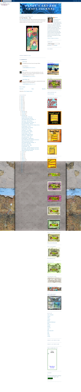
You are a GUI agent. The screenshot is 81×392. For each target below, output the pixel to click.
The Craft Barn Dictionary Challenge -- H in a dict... (30, 149)
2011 (22, 167)
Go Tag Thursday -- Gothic (26, 133)
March (23, 158)
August (23, 151)
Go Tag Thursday (24, 19)
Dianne (48, 320)
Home (33, 88)
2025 (22, 98)
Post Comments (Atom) (28, 91)
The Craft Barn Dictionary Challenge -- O (29, 142)
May (23, 155)
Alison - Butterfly (50, 314)
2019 (22, 106)
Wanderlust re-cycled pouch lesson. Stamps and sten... (31, 124)
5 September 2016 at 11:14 (28, 84)
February (23, 159)
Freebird (48, 324)
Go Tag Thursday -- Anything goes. (28, 138)
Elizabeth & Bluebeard (51, 322)
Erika (48, 323)
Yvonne (48, 336)
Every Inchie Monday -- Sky (26, 137)
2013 (22, 165)
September (24, 115)
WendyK (56, 17)
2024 (22, 99)
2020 (22, 104)
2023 (22, 100)
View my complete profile (52, 38)
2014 (22, 163)
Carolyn (48, 316)
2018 (22, 107)
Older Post (44, 88)
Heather (23, 70)
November (24, 112)
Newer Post (21, 88)
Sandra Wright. (25, 79)
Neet (48, 332)
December (24, 111)
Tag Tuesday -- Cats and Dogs (27, 130)
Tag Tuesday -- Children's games (27, 135)
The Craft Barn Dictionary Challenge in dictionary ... (31, 139)
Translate (55, 45)
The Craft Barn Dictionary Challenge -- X (29, 119)
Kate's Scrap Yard (50, 330)
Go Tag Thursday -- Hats (25, 18)
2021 (22, 103)
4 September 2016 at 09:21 (28, 76)
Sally (48, 333)
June (23, 154)
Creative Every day (50, 93)
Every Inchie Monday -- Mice (27, 145)
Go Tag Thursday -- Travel (26, 126)
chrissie (23, 61)
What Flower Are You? (52, 367)
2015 (22, 162)
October (23, 114)
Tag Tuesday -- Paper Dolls (26, 143)
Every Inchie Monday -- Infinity (27, 131)
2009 (22, 170)
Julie (48, 329)
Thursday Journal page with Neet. (27, 118)
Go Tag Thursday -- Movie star (27, 116)
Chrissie (48, 319)
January (23, 161)
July (23, 153)
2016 (22, 110)
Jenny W (48, 327)
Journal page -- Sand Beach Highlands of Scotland (30, 147)
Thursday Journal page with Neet (27, 127)
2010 (22, 169)
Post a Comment (22, 86)
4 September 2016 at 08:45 (28, 67)
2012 (22, 166)
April (23, 157)
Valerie (48, 335)
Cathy (48, 317)
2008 (22, 172)
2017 (22, 108)
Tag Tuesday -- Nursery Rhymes (27, 120)
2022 (22, 102)
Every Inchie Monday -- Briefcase (27, 123)
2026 (22, 96)
